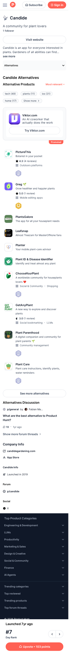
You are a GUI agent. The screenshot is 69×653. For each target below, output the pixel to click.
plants (29, 93)
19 (7, 426)
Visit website (34, 39)
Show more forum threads (20, 434)
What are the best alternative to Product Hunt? (30, 418)
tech (10, 93)
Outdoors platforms (31, 165)
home (10, 100)
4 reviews (30, 160)
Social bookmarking (31, 322)
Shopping (52, 286)
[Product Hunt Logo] (13, 5)
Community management (34, 345)
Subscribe (35, 5)
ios (46, 93)
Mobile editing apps (31, 197)
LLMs (50, 322)
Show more (30, 100)
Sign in (58, 5)
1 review (29, 193)
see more (9, 56)
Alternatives (11, 65)
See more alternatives (34, 393)
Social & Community (31, 286)
